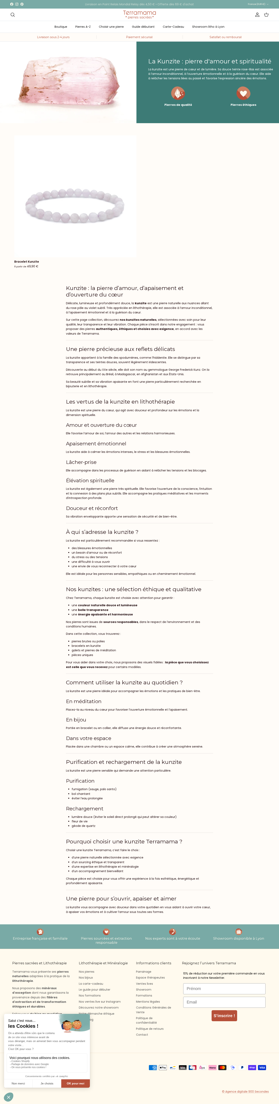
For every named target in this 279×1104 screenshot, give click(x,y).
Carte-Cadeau (173, 27)
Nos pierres (86, 972)
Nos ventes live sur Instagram (100, 1002)
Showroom (143, 990)
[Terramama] (139, 15)
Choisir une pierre (111, 27)
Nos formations (90, 995)
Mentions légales (148, 1002)
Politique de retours (150, 1029)
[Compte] (256, 14)
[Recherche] (12, 14)
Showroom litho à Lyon (208, 27)
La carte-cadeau (91, 984)
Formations (144, 995)
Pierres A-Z (83, 27)
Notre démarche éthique (96, 1014)
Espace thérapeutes (150, 978)
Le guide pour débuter (94, 990)
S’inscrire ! (224, 1015)
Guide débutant (143, 27)
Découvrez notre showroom (99, 1008)
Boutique (61, 27)
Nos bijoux (86, 978)
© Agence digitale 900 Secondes (245, 1092)
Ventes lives (144, 984)
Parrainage (143, 972)
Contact (142, 1035)
